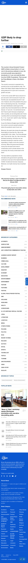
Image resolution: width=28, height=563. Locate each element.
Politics (3, 332)
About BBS (15, 555)
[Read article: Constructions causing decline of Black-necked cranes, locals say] (4, 228)
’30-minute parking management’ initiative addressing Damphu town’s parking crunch (17, 204)
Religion (3, 341)
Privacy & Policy (5, 556)
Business (4, 258)
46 (17, 207)
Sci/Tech (3, 344)
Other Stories (5, 326)
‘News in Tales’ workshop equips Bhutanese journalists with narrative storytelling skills (10, 412)
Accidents (4, 241)
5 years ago (12, 207)
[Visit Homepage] (3, 2)
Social (3, 347)
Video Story (5, 367)
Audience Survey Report (8, 255)
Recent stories (6, 338)
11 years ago (12, 230)
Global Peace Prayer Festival (10, 293)
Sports (3, 349)
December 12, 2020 (5, 43)
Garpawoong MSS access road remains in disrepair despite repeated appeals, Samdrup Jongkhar (17, 213)
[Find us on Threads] (7, 476)
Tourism (3, 358)
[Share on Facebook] (9, 46)
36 (17, 230)
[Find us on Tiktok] (15, 476)
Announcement (5, 247)
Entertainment (5, 278)
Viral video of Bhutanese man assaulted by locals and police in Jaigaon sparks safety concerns (16, 423)
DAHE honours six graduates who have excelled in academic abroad (18, 221)
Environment (5, 281)
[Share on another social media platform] (23, 46)
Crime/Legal (5, 261)
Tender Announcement (7, 380)
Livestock (4, 320)
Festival (3, 290)
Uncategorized (6, 361)
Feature (3, 284)
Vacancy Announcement (19, 380)
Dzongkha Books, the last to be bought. (15, 430)
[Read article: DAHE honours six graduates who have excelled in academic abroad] (4, 222)
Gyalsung (4, 299)
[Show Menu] (26, 2)
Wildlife (3, 370)
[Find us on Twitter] (4, 476)
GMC (2, 296)
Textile (3, 355)
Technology (5, 352)
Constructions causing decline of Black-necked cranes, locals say (17, 228)
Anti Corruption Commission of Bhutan (13, 250)
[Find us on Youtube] (12, 476)
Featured (4, 287)
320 (17, 217)
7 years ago (12, 224)
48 (17, 224)
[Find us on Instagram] (9, 476)
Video (3, 364)
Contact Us (8, 555)
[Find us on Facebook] (1, 476)
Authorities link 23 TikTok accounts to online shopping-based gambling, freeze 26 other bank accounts (16, 436)
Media (3, 323)
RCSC (2, 335)
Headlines (4, 302)
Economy (4, 273)
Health (3, 305)
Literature (4, 317)
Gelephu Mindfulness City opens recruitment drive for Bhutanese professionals (16, 444)
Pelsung (3, 329)
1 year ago (11, 217)
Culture (3, 264)
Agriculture (5, 244)
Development (5, 267)
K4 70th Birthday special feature (11, 311)
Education (4, 276)
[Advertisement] (14, 20)
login (6, 196)
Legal (3, 314)
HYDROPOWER (5, 308)
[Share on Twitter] (16, 46)
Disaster (4, 270)
